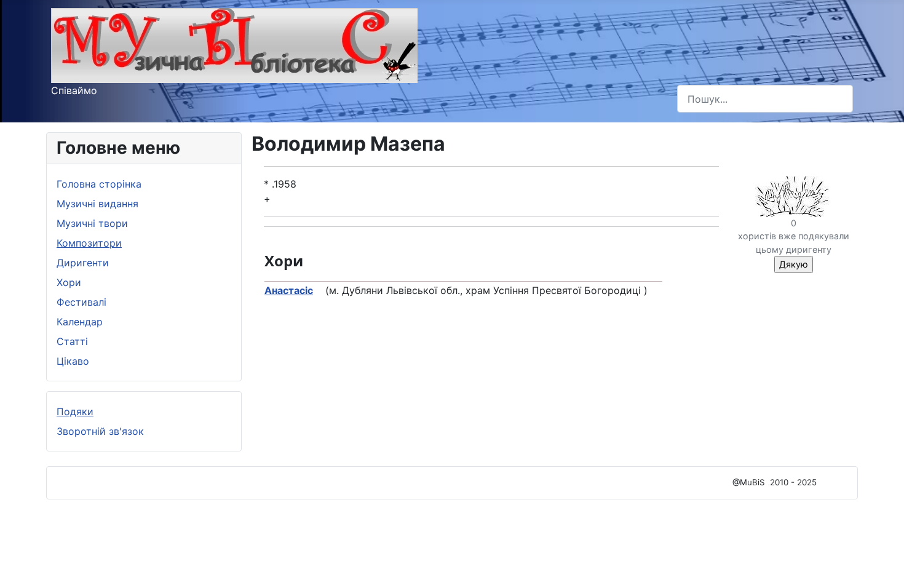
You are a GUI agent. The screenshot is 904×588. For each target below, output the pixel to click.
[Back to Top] (882, 565)
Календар (80, 322)
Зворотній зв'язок (100, 431)
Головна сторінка (99, 184)
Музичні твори (92, 223)
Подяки (75, 411)
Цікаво (73, 361)
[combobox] (765, 99)
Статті (72, 341)
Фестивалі (81, 302)
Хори (69, 282)
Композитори (89, 243)
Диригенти (83, 262)
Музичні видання (97, 203)
